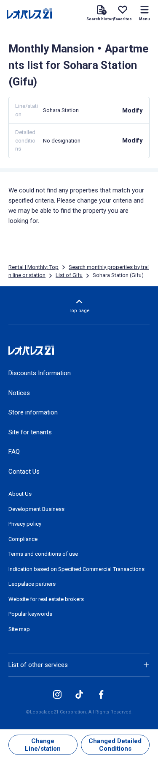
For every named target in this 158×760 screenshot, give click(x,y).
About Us (20, 494)
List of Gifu (69, 275)
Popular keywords (30, 614)
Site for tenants (30, 432)
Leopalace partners (32, 584)
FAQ (14, 451)
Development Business (36, 509)
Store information (33, 412)
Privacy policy (24, 524)
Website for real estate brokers (46, 599)
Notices (19, 393)
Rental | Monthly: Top (33, 267)
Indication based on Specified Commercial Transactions (76, 569)
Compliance (22, 539)
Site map (19, 629)
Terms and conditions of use (43, 554)
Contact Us (24, 471)
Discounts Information (39, 373)
